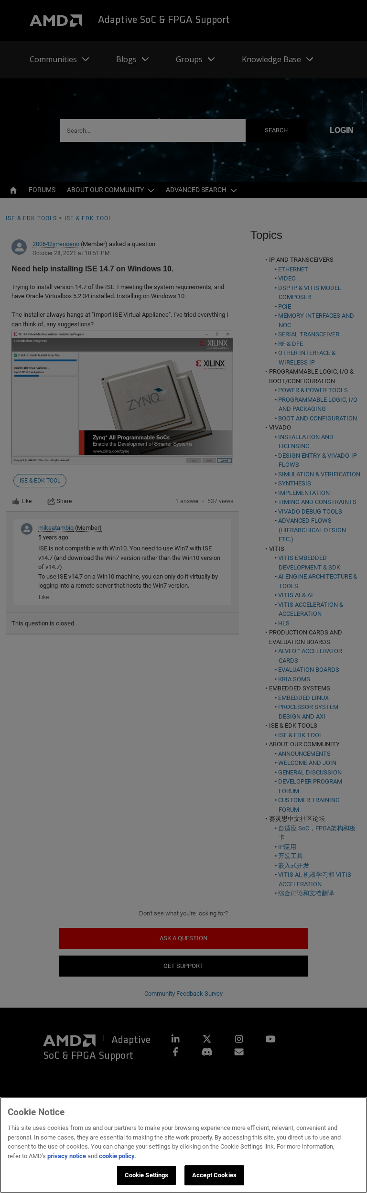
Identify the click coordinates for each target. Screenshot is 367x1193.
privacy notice (66, 1156)
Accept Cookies (214, 1175)
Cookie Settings (147, 1175)
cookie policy (117, 1156)
